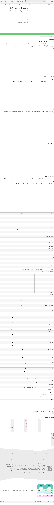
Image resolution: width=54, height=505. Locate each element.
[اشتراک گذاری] (50, 503)
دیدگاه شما (52, 400)
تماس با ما (12, 1)
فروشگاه (18, 1)
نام (53, 405)
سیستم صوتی (30, 4)
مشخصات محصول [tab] (46, 36)
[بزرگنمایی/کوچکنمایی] (53, 503)
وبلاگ (15, 1)
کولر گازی (49, 4)
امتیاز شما (52, 398)
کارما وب (1, 501)
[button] (1, 1)
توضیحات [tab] (51, 36)
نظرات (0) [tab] (42, 36)
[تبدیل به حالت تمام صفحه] (51, 503)
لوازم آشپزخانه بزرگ (19, 4)
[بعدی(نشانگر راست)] (51, 504)
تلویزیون (40, 4)
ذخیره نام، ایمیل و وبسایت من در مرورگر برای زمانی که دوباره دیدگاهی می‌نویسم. (42, 411)
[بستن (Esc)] (48, 503)
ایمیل (53, 408)
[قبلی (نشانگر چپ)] (53, 504)
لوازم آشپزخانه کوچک (7, 4)
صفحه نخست (21, 1)
